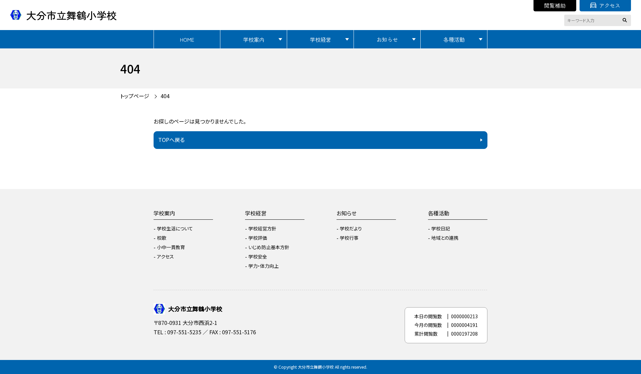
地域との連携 (444, 237)
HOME (187, 39)
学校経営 (320, 39)
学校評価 (257, 237)
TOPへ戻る (171, 140)
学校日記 (440, 228)
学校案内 (253, 39)
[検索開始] (626, 20)
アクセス (609, 5)
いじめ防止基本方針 (268, 247)
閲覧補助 (555, 5)
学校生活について (175, 228)
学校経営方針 (262, 228)
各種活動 (454, 39)
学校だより (351, 228)
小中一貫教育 (171, 247)
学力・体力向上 (263, 265)
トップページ (134, 96)
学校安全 (257, 256)
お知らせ (387, 39)
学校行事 (349, 237)
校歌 (161, 237)
